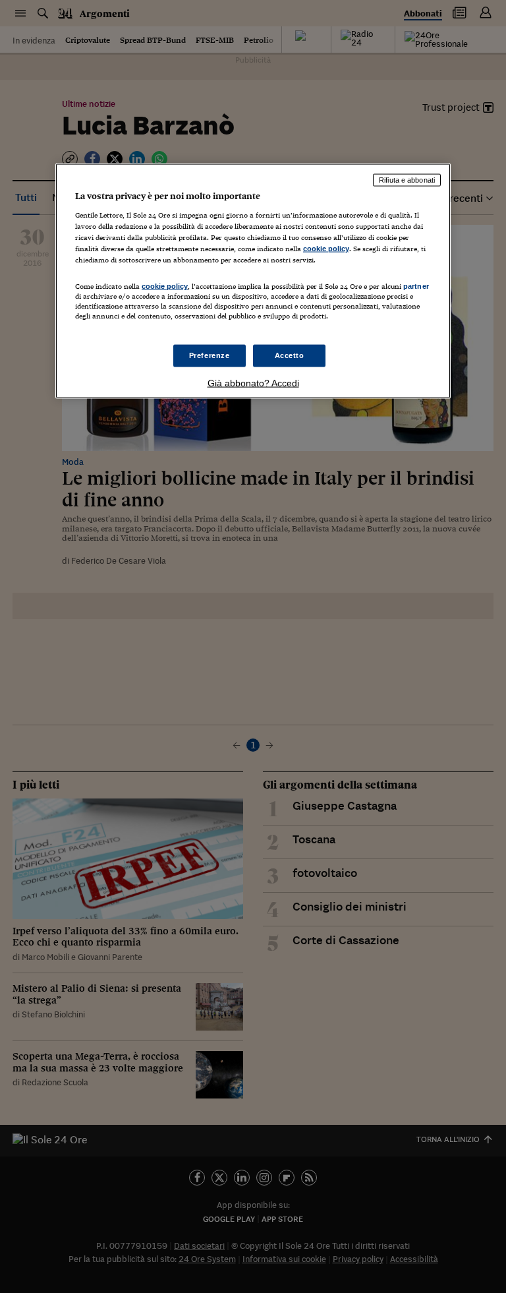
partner (416, 286)
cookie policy (326, 248)
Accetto (289, 355)
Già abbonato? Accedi (253, 383)
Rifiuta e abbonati (407, 180)
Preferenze (209, 355)
